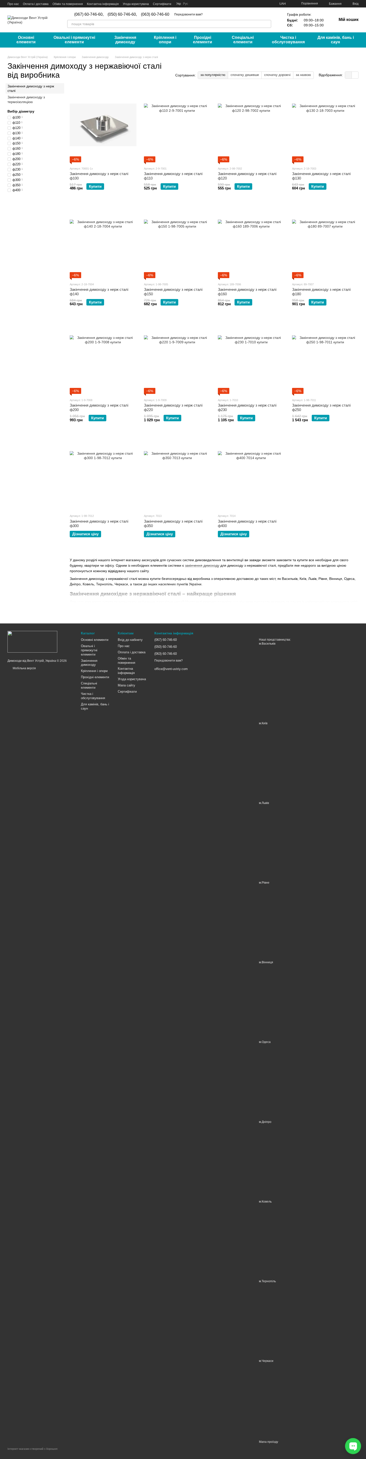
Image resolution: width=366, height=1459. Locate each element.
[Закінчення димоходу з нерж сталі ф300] (103, 472)
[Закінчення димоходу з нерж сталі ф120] (251, 125)
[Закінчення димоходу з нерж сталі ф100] (103, 125)
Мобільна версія (24, 668)
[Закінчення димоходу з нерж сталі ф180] (325, 240)
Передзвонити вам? (188, 14)
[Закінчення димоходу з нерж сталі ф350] (177, 472)
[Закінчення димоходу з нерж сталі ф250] (325, 356)
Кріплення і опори (165, 39)
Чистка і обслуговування (288, 39)
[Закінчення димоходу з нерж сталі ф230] (251, 356)
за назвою (303, 75)
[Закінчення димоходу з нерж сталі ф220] (177, 356)
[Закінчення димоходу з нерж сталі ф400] (251, 472)
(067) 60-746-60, (89, 14)
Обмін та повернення (68, 4)
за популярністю (212, 75)
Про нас (13, 4)
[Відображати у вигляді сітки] (348, 75)
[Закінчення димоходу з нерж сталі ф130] (325, 125)
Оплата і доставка (36, 4)
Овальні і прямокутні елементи (74, 39)
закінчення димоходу (202, 565)
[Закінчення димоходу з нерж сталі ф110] (177, 125)
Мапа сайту (126, 685)
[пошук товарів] (267, 24)
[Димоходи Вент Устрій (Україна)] (32, 641)
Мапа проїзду (268, 1442)
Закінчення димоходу (125, 39)
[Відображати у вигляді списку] (355, 75)
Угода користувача (136, 4)
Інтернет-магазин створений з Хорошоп (32, 1448)
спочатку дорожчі (277, 75)
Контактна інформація (103, 4)
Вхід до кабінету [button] (130, 640)
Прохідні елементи (202, 39)
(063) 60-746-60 (155, 14)
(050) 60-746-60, (122, 14)
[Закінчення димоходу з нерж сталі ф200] (103, 356)
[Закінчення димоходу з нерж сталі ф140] (103, 240)
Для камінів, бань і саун (335, 39)
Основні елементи (26, 39)
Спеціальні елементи (243, 39)
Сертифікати (162, 4)
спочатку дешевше (245, 75)
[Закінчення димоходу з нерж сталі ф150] (177, 240)
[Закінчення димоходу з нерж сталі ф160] (251, 240)
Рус (185, 3)
